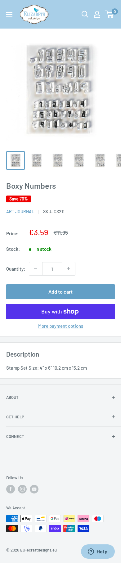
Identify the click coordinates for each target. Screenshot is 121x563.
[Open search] (85, 14)
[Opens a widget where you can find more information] (98, 552)
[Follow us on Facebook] (10, 489)
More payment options (60, 326)
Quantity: (15, 269)
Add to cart (60, 292)
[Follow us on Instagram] (22, 489)
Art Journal (20, 211)
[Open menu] (9, 14)
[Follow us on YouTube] (34, 489)
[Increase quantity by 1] (68, 268)
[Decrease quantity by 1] (35, 268)
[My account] (97, 14)
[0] (110, 14)
